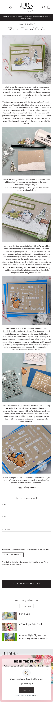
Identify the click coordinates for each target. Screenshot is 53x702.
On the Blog (29, 24)
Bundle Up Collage (31, 259)
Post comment (13, 555)
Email (5, 517)
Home (21, 24)
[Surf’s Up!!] (9, 616)
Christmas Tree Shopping (40, 102)
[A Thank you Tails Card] (9, 627)
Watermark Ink (8, 113)
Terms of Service (11, 564)
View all (26, 606)
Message (7, 529)
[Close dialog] (50, 657)
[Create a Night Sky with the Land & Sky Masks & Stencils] (9, 637)
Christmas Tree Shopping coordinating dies (21, 187)
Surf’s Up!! (24, 613)
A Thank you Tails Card (30, 624)
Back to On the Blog (28, 584)
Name (5, 504)
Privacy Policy (43, 562)
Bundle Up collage (10, 331)
